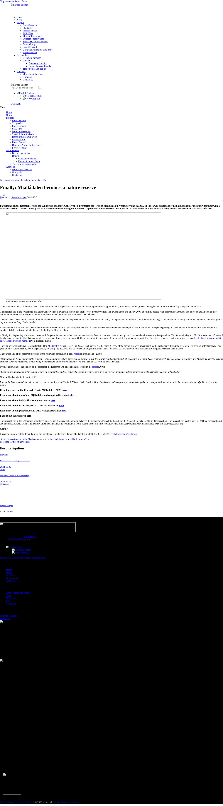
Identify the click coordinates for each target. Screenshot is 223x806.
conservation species (15, 439)
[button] (25, 93)
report (76, 353)
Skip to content (7, 1)
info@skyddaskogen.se (19, 539)
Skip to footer (20, 1)
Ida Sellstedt (30, 536)
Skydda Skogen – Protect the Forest (17, 802)
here (61, 405)
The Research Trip (80, 439)
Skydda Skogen (6, 506)
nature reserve (43, 439)
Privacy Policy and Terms (66, 802)
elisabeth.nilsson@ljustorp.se (123, 434)
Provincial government (61, 439)
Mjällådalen (53, 346)
